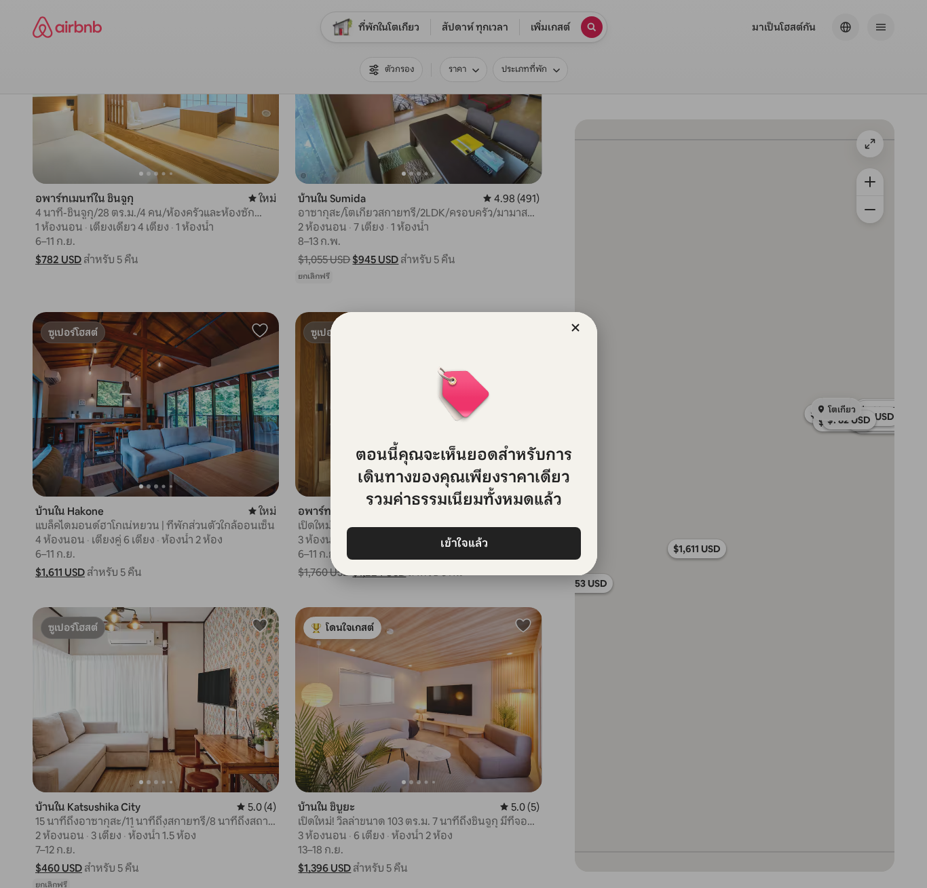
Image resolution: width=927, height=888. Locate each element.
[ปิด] (575, 327)
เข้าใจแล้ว (463, 543)
